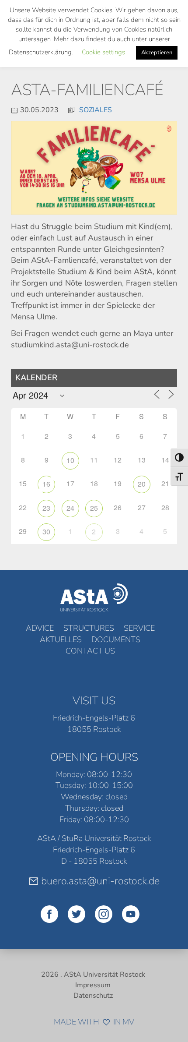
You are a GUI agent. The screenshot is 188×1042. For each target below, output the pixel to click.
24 (70, 508)
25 (94, 508)
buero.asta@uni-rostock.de (100, 881)
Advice (40, 628)
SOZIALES (95, 110)
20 (142, 484)
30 (46, 531)
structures (88, 628)
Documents (115, 639)
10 (70, 460)
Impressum (93, 985)
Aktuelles (61, 639)
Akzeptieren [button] (156, 53)
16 (46, 484)
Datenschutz (93, 995)
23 (46, 508)
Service (139, 628)
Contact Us (90, 651)
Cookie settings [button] (103, 52)
